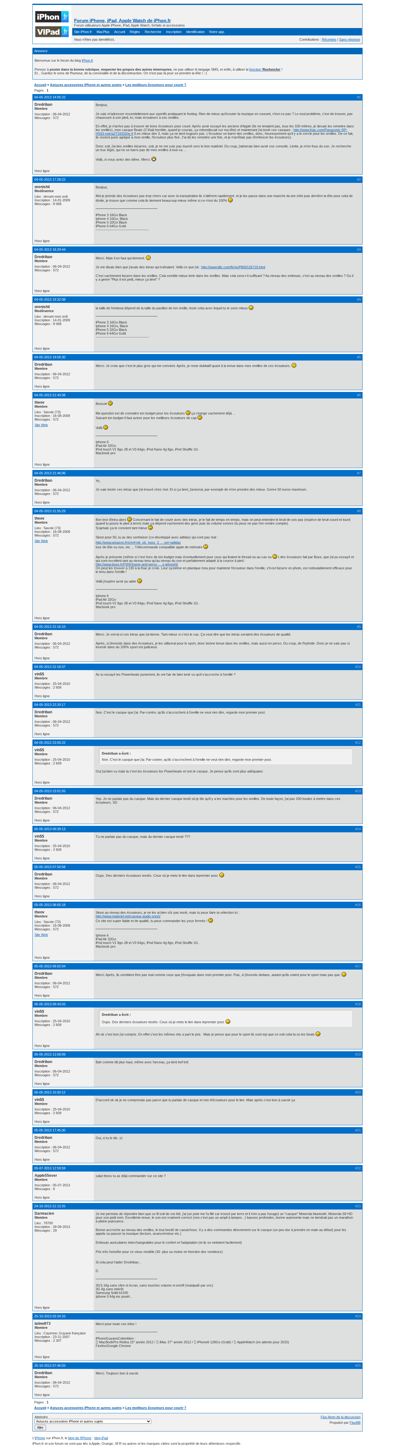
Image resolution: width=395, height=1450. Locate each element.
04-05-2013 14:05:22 (49, 97)
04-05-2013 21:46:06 (49, 473)
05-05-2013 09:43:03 (49, 1004)
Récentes (329, 39)
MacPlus (103, 32)
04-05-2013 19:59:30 (49, 357)
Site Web (41, 425)
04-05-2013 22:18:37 (49, 667)
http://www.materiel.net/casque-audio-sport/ (128, 916)
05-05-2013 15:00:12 (49, 1092)
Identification (195, 32)
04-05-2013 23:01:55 (49, 791)
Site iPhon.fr (83, 32)
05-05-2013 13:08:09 (49, 1054)
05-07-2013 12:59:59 (49, 1168)
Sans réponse (349, 39)
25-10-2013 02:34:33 (49, 1316)
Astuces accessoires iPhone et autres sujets (86, 85)
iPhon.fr (87, 60)
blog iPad (101, 1438)
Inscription (173, 32)
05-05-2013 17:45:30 (49, 1130)
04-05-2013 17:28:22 (49, 179)
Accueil (119, 32)
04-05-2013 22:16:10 (49, 626)
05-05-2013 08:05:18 (49, 905)
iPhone (40, 1438)
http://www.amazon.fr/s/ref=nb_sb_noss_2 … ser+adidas (138, 542)
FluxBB (355, 1422)
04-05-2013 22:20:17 (49, 704)
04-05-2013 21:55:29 (49, 511)
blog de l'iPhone (79, 1438)
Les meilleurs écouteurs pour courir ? (155, 85)
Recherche (153, 32)
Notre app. (217, 32)
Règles (135, 32)
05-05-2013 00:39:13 (49, 829)
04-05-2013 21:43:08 (49, 395)
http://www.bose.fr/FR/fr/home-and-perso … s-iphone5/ (137, 564)
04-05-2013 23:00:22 (49, 742)
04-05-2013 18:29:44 (49, 249)
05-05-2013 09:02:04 (49, 966)
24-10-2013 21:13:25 (49, 1206)
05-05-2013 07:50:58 (49, 867)
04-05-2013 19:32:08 (49, 299)
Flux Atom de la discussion (340, 1417)
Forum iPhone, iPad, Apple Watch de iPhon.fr (122, 20)
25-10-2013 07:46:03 (49, 1365)
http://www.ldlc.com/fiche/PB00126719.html (233, 267)
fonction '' (265, 69)
